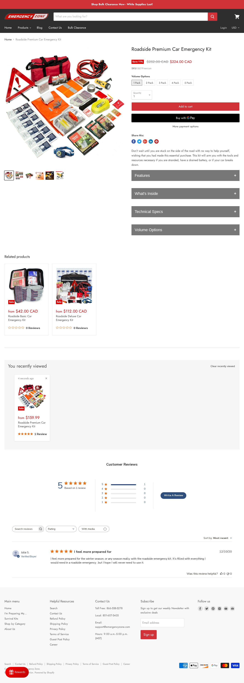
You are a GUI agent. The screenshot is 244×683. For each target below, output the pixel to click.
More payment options (185, 126)
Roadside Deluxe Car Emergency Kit (68, 318)
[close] (46, 378)
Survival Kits (11, 619)
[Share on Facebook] (133, 141)
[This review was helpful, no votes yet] (221, 574)
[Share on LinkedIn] (151, 141)
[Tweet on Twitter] (139, 141)
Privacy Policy (57, 629)
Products (23, 28)
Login (223, 28)
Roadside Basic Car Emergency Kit (20, 318)
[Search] (212, 17)
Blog (39, 28)
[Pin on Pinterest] (156, 141)
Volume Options (148, 230)
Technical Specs (149, 211)
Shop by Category (14, 624)
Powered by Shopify (44, 672)
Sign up (148, 634)
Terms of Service (59, 634)
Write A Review (173, 495)
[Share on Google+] (145, 141)
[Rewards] (17, 672)
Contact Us (55, 28)
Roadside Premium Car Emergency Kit (32, 424)
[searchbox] (24, 529)
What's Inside (146, 193)
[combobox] (61, 529)
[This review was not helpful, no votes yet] (228, 574)
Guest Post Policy (60, 639)
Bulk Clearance (77, 28)
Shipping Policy (59, 624)
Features (142, 175)
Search (54, 608)
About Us (9, 629)
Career (54, 645)
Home (8, 28)
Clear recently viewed (223, 366)
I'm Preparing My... (15, 613)
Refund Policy (57, 619)
